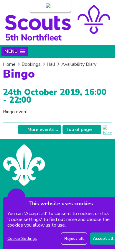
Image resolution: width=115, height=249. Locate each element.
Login (39, 6)
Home (9, 64)
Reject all (74, 238)
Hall (51, 64)
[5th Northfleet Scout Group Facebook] (107, 133)
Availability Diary (78, 64)
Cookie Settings (22, 238)
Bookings (31, 64)
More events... (42, 129)
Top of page (78, 129)
